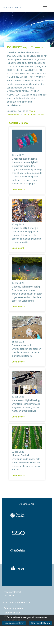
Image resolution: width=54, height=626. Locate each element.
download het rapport (33, 114)
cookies (43, 617)
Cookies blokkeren (40, 623)
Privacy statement (12, 592)
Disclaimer (8, 595)
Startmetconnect (12, 7)
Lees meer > (18, 189)
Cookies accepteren (14, 623)
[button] (47, 8)
